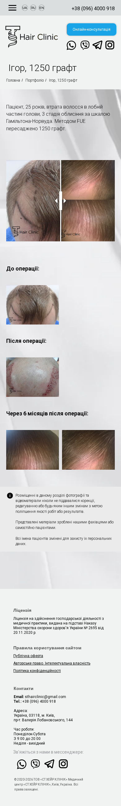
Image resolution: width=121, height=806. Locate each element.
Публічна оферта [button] (28, 656)
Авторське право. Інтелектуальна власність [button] (51, 663)
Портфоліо (34, 80)
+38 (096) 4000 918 (93, 8)
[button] (91, 29)
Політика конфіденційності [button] (37, 671)
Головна (13, 80)
